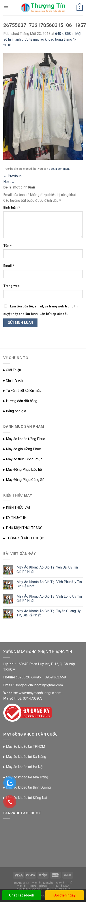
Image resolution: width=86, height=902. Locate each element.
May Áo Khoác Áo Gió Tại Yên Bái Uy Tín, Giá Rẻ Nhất (48, 569)
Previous (12, 176)
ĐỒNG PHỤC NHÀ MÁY (54, 886)
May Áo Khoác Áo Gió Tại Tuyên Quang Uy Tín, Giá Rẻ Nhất (49, 613)
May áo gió (64, 883)
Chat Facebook (21, 895)
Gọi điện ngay (64, 895)
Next (9, 182)
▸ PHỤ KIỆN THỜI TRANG (22, 528)
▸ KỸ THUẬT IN (14, 518)
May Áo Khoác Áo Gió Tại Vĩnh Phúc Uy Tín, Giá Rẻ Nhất (49, 584)
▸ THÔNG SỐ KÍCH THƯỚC (23, 538)
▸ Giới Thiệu (12, 370)
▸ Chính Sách (13, 380)
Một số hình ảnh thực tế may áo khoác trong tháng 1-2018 (42, 39)
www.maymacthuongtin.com (40, 693)
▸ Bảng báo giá (14, 411)
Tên (7, 246)
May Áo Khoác (42, 883)
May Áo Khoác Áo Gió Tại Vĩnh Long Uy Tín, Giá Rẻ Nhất (49, 598)
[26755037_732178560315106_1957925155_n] (43, 106)
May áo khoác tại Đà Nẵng (26, 757)
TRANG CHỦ (20, 883)
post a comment (59, 168)
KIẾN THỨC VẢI (18, 507)
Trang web (11, 286)
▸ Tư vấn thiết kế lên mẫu (22, 390)
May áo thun (26, 886)
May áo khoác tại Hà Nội (24, 767)
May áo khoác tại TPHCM (25, 746)
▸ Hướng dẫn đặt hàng (20, 401)
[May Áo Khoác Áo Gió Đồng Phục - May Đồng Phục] (43, 7)
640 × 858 (63, 34)
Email (8, 266)
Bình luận (11, 207)
